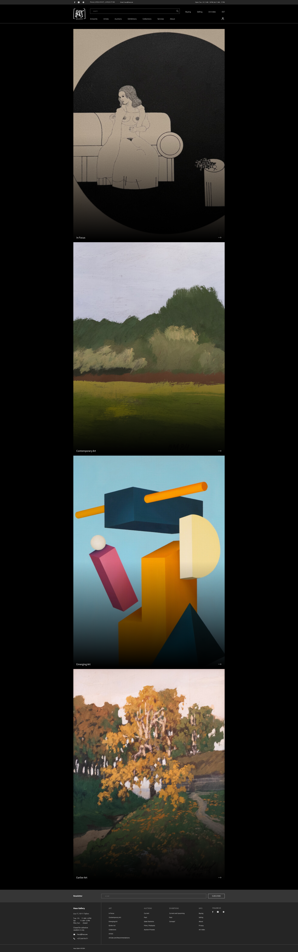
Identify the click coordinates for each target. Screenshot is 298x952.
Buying (188, 11)
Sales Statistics (149, 921)
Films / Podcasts (149, 925)
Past (145, 917)
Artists (106, 19)
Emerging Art (113, 921)
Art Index (212, 11)
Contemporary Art (115, 917)
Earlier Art (112, 925)
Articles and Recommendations (119, 938)
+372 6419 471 (82, 938)
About (201, 921)
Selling (199, 11)
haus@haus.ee (128, 2)
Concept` (172, 921)
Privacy (201, 925)
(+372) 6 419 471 (99, 2)
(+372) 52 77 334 (110, 2)
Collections (147, 19)
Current (146, 913)
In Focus (111, 913)
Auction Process (149, 929)
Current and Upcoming (177, 913)
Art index (202, 929)
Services (160, 19)
